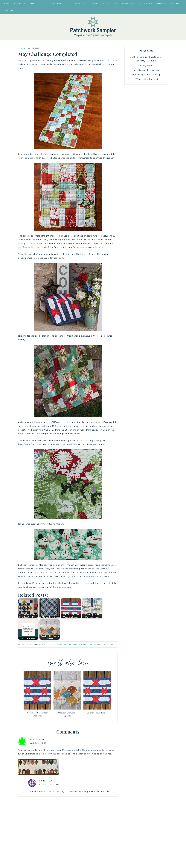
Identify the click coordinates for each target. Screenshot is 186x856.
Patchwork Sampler (93, 27)
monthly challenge (103, 644)
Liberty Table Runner (97, 713)
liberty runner (55, 644)
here (100, 247)
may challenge (70, 644)
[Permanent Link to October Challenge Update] (67, 708)
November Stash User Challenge (37, 714)
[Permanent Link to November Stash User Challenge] (37, 708)
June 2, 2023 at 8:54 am (49, 785)
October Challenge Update (67, 714)
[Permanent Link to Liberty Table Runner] (97, 708)
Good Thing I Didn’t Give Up (146, 74)
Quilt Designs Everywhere (146, 70)
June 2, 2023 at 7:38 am (39, 743)
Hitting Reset (146, 65)
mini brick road (86, 644)
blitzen (43, 644)
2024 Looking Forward (146, 79)
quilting (22, 48)
